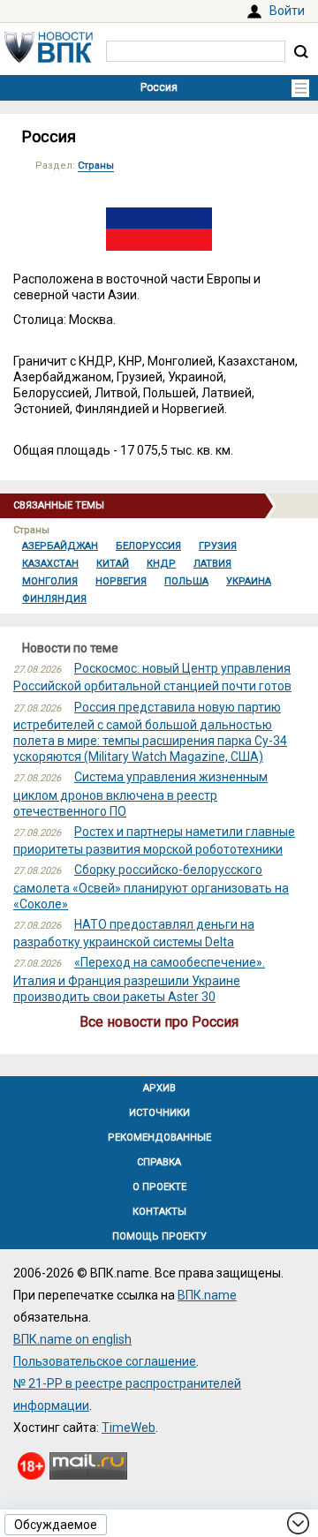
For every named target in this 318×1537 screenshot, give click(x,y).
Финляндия (54, 599)
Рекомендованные (159, 1137)
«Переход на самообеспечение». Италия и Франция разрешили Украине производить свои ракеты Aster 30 (139, 979)
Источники (159, 1113)
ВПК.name (207, 1295)
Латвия (212, 563)
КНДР (161, 563)
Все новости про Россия (159, 1021)
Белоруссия (148, 546)
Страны (96, 165)
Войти (287, 11)
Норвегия (121, 581)
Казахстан (50, 563)
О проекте (159, 1187)
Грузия (218, 546)
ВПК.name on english (72, 1339)
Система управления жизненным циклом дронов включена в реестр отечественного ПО (140, 793)
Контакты (159, 1211)
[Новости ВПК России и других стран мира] (48, 58)
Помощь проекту (159, 1236)
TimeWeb (128, 1427)
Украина (248, 581)
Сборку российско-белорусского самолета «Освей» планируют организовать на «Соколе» (151, 886)
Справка (159, 1162)
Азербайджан (60, 546)
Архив (159, 1088)
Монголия (50, 581)
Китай (112, 563)
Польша (186, 581)
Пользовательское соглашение (104, 1361)
